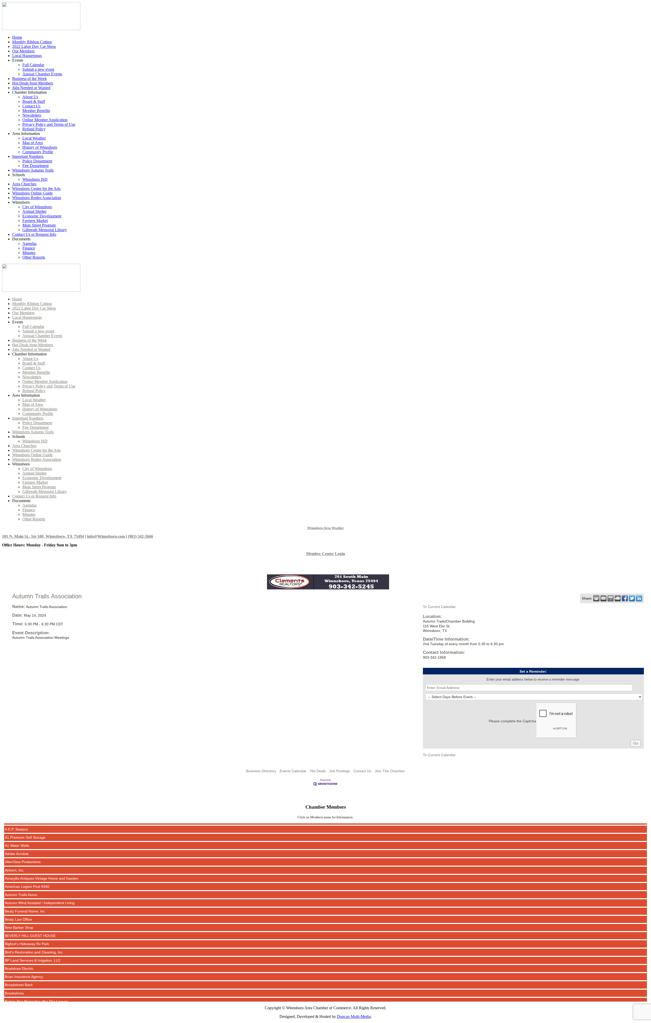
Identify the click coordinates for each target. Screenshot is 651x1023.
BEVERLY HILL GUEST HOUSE (30, 920)
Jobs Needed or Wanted (31, 88)
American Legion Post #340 (27, 871)
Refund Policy (34, 129)
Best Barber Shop (19, 912)
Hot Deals (318, 771)
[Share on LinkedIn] (639, 598)
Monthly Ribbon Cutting (32, 42)
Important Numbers (27, 156)
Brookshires (14, 978)
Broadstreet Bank (19, 969)
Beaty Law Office (18, 904)
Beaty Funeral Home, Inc (25, 896)
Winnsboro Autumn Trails (33, 170)
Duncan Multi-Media (354, 1016)
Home (17, 37)
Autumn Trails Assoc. (21, 879)
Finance (28, 248)
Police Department (37, 161)
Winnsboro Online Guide (32, 193)
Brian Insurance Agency (24, 961)
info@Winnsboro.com (106, 536)
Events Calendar (293, 771)
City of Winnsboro (37, 207)
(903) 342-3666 (140, 536)
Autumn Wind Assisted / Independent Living (40, 888)
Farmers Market (35, 220)
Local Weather (34, 138)
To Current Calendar (439, 607)
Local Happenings (27, 55)
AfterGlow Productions (23, 847)
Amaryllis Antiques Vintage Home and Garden (41, 863)
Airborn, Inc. (14, 855)
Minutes (28, 253)
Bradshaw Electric (19, 953)
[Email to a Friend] (603, 598)
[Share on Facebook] (625, 598)
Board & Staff (33, 101)
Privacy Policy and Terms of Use (48, 124)
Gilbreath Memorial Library (44, 230)
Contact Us (31, 106)
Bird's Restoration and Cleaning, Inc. (34, 937)
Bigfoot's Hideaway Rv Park (27, 929)
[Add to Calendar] (611, 598)
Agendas (29, 243)
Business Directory (261, 771)
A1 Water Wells (17, 830)
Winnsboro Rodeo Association (36, 198)
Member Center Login (325, 553)
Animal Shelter (34, 211)
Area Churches (24, 184)
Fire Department (35, 165)
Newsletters (31, 115)
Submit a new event (38, 69)
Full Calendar (33, 65)
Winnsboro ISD (35, 179)
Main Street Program (39, 225)
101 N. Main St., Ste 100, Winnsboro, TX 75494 (43, 536)
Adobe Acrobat (16, 838)
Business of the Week (29, 78)
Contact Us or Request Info (34, 234)
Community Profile (37, 152)
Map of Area (32, 143)
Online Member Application (44, 120)
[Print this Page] (596, 598)
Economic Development (41, 216)
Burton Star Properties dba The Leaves (36, 986)
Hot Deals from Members (32, 83)
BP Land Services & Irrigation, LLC (33, 945)
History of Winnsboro (39, 147)
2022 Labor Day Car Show (34, 46)
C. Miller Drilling (17, 994)
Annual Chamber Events (42, 74)
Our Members (23, 51)
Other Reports (33, 257)
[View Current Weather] (618, 598)
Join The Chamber (390, 771)
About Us (30, 97)
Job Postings (339, 771)
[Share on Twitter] (632, 598)
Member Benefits (36, 110)
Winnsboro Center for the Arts (36, 188)
